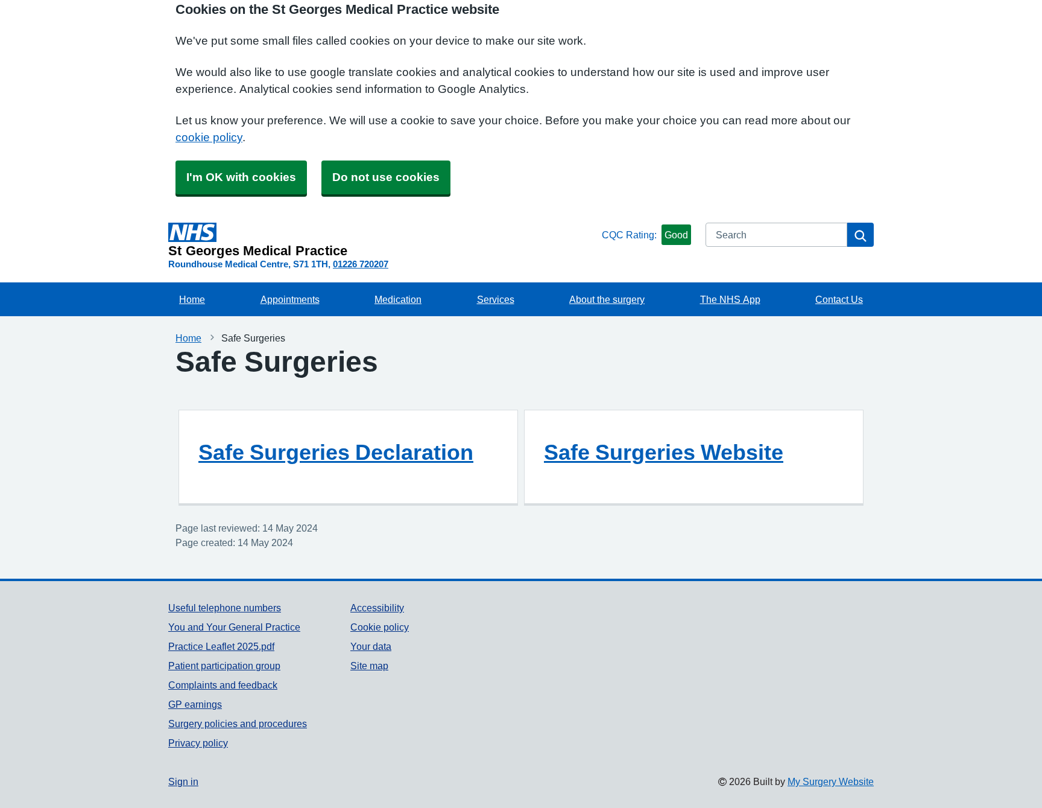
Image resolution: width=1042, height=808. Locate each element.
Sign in (183, 781)
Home (192, 299)
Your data (370, 646)
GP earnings (195, 704)
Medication (398, 299)
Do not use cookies (386, 177)
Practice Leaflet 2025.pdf (221, 646)
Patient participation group (224, 665)
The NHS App (730, 299)
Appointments (290, 299)
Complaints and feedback (222, 685)
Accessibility (377, 607)
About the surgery (607, 299)
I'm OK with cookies (241, 177)
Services (495, 299)
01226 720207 (360, 264)
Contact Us (839, 299)
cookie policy (208, 137)
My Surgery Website (831, 781)
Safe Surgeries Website (663, 452)
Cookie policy (379, 627)
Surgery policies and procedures (237, 723)
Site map (369, 665)
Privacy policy (198, 743)
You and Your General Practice (234, 627)
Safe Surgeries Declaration (335, 452)
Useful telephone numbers (224, 607)
